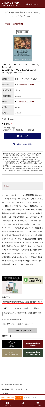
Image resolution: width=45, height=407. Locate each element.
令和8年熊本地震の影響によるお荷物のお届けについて (22, 302)
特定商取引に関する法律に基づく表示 (15, 389)
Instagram (33, 4)
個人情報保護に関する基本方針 (13, 384)
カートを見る (37, 405)
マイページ (22, 405)
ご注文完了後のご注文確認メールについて (17, 324)
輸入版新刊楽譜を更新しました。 (14, 319)
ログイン (19, 397)
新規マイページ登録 (7, 397)
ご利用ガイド (7, 405)
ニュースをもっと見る (22, 330)
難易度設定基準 (25, 102)
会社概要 (5, 394)
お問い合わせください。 (22, 16)
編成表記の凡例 (25, 84)
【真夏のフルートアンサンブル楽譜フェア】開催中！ (21, 308)
